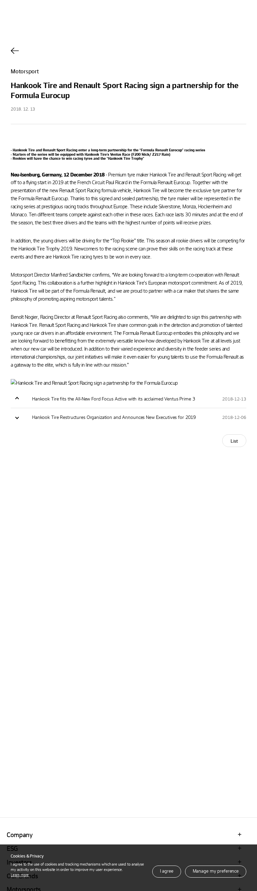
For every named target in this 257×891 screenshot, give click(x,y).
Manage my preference (216, 871)
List (234, 441)
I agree (166, 871)
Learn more (20, 874)
